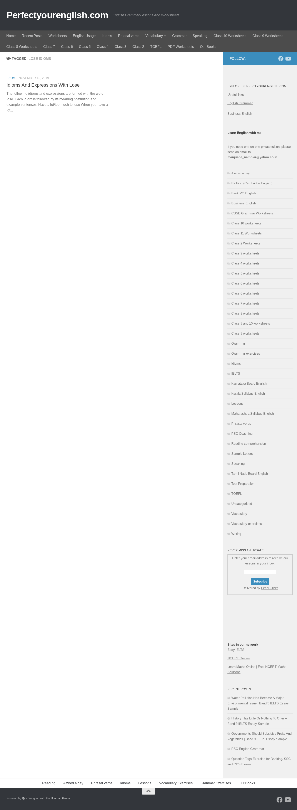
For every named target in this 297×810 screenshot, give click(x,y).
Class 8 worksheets (245, 313)
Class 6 (67, 47)
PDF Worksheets (181, 47)
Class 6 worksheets (245, 283)
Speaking (200, 36)
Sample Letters (242, 453)
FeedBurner (269, 588)
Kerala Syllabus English (248, 393)
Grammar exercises (245, 353)
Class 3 (120, 47)
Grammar (179, 36)
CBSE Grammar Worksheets (252, 213)
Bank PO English (243, 193)
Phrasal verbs (128, 36)
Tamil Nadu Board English (249, 473)
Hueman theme (60, 798)
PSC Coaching (241, 433)
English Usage (84, 36)
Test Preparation (242, 483)
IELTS (235, 373)
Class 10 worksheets (246, 223)
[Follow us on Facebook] (281, 58)
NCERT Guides (238, 658)
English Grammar (240, 103)
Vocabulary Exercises (176, 783)
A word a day (240, 173)
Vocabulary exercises (246, 523)
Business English (239, 113)
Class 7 (49, 47)
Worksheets (57, 36)
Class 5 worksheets (245, 273)
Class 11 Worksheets (246, 233)
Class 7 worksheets (245, 303)
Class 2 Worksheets (245, 243)
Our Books (208, 47)
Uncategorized (241, 503)
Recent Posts (32, 36)
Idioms (107, 36)
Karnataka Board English (249, 383)
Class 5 (85, 47)
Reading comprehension (248, 443)
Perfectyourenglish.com (57, 15)
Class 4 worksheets (245, 263)
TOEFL (156, 47)
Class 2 (138, 47)
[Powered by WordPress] (23, 798)
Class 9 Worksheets (267, 36)
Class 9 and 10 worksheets (250, 323)
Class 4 (102, 47)
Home (11, 36)
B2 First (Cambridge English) (251, 183)
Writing (236, 534)
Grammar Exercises (215, 783)
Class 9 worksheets (245, 333)
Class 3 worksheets (245, 253)
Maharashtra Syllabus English (252, 413)
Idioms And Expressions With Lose (43, 85)
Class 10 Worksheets (230, 36)
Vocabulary (154, 36)
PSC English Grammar (247, 749)
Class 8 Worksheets (21, 47)
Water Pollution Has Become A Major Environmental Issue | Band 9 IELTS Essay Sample (258, 703)
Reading (48, 783)
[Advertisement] (249, 627)
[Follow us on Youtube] (287, 58)
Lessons (237, 403)
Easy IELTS (235, 650)
